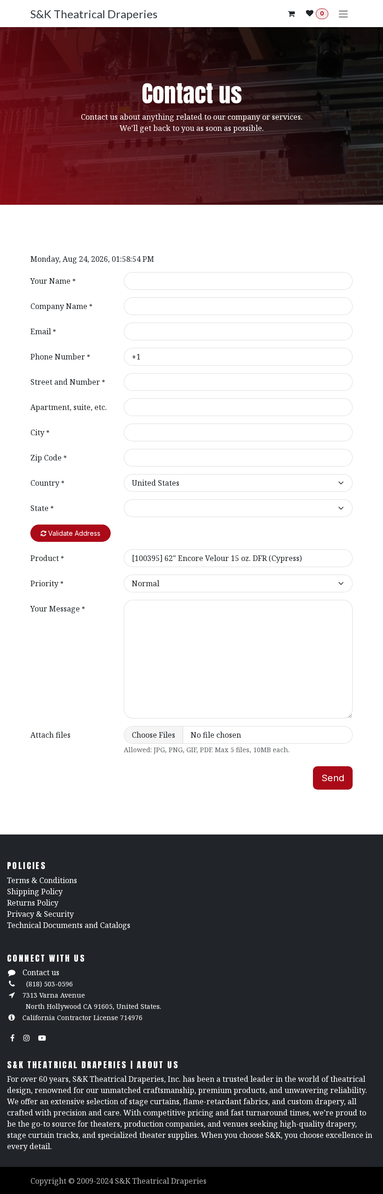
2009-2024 (96, 1181)
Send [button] (332, 778)
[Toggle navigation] (343, 13)
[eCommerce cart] (291, 13)
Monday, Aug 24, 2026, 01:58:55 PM (92, 259)
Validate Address (73, 533)
